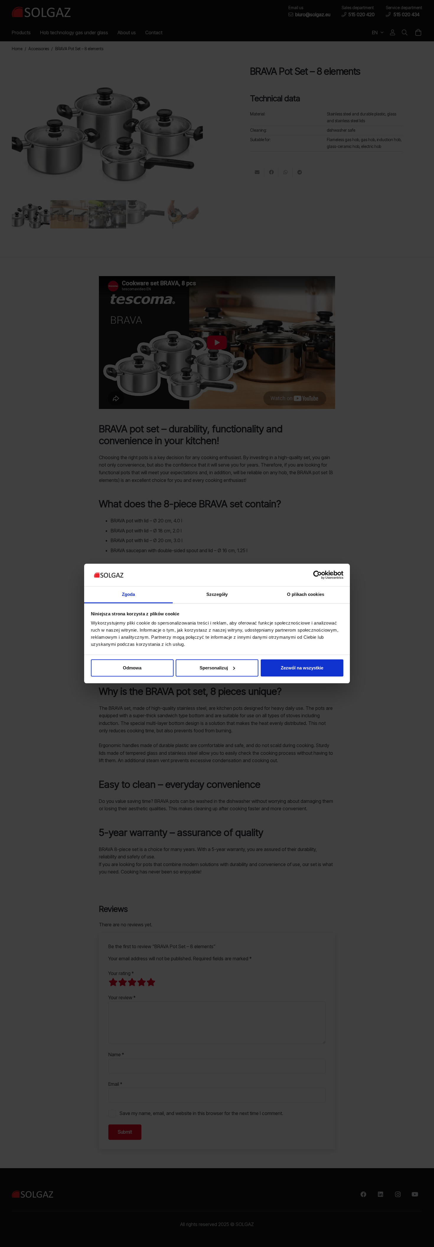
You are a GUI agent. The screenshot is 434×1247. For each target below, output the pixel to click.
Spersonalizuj (214, 667)
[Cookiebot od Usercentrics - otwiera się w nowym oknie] (317, 574)
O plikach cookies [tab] (305, 594)
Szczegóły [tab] (217, 594)
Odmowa (132, 667)
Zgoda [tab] (128, 594)
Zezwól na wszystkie (302, 667)
